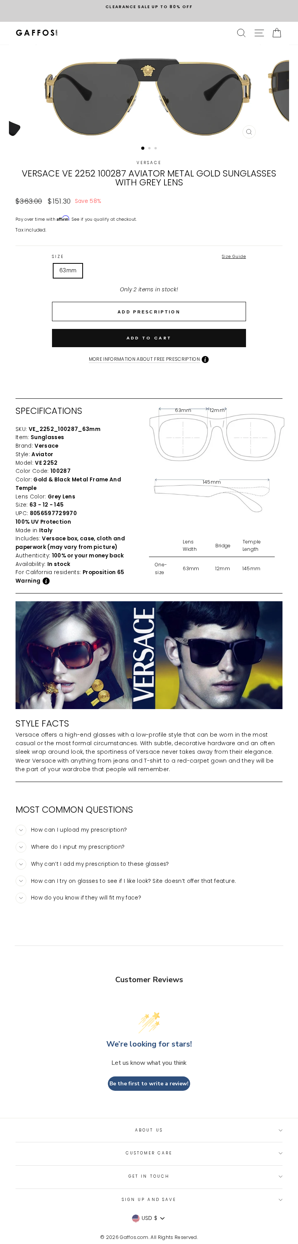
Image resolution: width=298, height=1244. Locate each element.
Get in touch (149, 1176)
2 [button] (150, 149)
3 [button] (156, 149)
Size (149, 257)
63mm (67, 270)
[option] (149, 7)
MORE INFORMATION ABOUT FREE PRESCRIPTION (144, 359)
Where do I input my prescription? (78, 847)
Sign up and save (149, 1199)
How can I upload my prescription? (79, 830)
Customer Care (149, 1153)
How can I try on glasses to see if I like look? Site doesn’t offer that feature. (133, 881)
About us (149, 1130)
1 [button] (143, 149)
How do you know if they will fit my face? (86, 897)
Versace (149, 163)
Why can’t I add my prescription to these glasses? (100, 864)
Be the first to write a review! (149, 1083)
